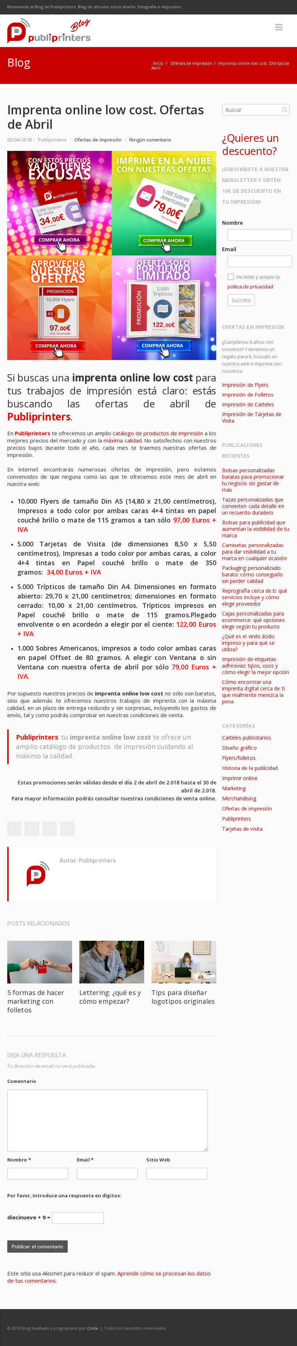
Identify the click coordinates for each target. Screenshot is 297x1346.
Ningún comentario (150, 139)
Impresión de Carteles (248, 404)
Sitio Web (158, 1159)
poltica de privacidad (250, 286)
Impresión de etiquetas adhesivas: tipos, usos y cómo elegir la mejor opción (255, 666)
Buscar (284, 109)
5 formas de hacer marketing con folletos (35, 1001)
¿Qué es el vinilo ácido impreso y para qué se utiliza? (248, 643)
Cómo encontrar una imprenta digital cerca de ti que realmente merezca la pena (253, 691)
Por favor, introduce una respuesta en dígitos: (64, 1195)
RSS (282, 7)
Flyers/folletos (239, 757)
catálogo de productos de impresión (158, 433)
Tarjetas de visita (242, 828)
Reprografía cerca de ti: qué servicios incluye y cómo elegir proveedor (254, 597)
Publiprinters (236, 818)
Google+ (49, 828)
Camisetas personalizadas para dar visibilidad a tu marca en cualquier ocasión (254, 552)
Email (85, 1159)
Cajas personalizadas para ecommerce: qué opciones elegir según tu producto (253, 620)
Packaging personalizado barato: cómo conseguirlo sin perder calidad (252, 574)
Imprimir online (240, 778)
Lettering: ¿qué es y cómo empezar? (110, 997)
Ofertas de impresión (191, 63)
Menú (279, 27)
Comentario (21, 1081)
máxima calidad (123, 440)
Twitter (237, 7)
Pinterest (67, 828)
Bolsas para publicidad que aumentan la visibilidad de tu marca (255, 529)
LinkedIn (267, 7)
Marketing (234, 788)
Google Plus (252, 7)
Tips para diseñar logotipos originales (183, 997)
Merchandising (239, 798)
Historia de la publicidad (250, 768)
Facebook (221, 7)
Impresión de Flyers (245, 384)
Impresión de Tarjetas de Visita (252, 417)
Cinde (92, 1328)
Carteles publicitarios (246, 737)
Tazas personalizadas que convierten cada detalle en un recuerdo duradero (253, 506)
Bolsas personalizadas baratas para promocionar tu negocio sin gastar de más (253, 480)
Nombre (19, 1159)
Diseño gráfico (239, 747)
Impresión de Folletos (247, 394)
